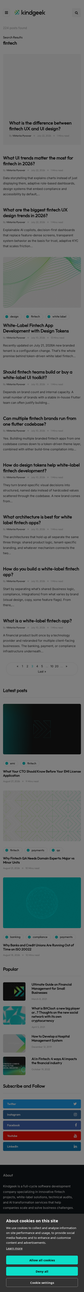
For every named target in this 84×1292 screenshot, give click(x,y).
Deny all (42, 1271)
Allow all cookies (42, 1260)
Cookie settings (42, 1283)
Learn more (14, 1248)
